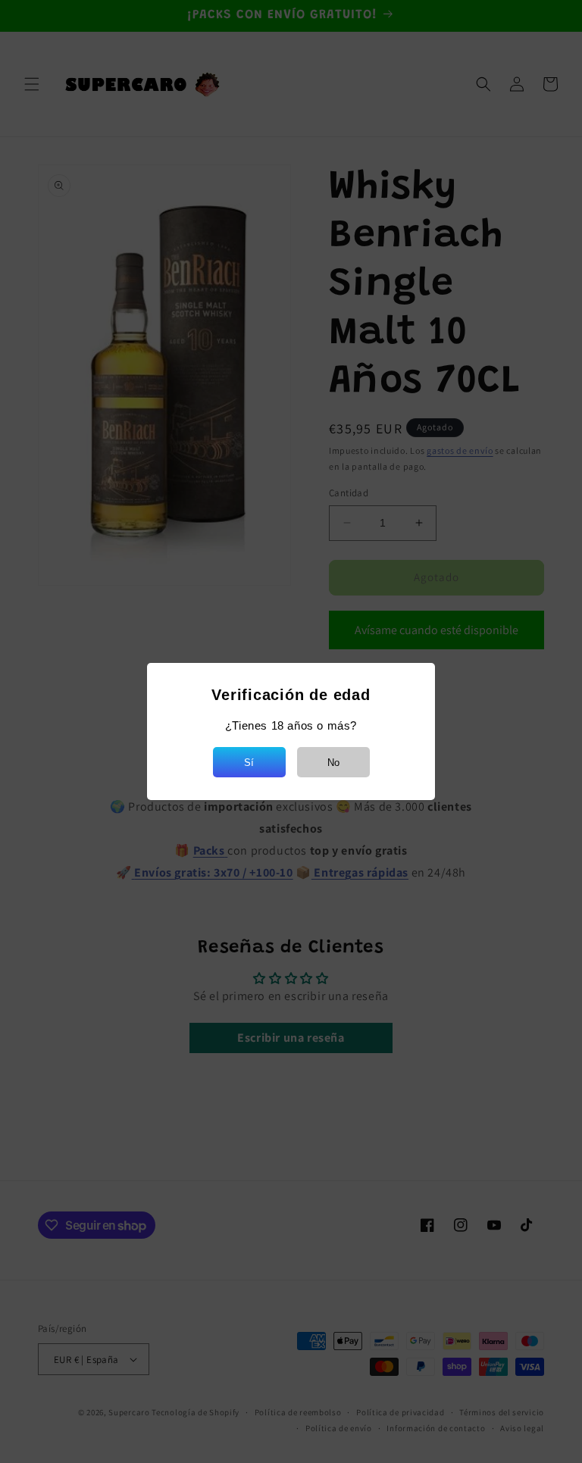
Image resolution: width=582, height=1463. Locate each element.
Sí (249, 762)
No (333, 762)
